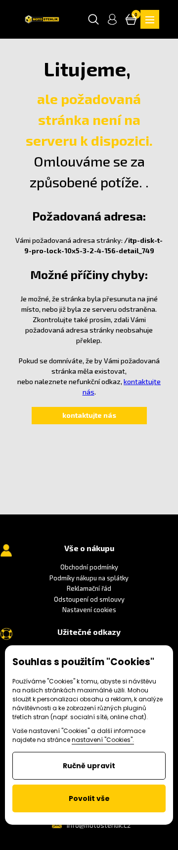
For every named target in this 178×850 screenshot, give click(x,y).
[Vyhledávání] (93, 19)
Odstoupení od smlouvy (89, 599)
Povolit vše (89, 798)
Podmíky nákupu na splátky (89, 578)
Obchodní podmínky (89, 567)
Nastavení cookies (89, 610)
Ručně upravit (89, 766)
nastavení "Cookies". (103, 740)
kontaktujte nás (89, 415)
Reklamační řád (89, 588)
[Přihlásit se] (112, 19)
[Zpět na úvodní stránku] (42, 19)
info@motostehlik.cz (99, 825)
